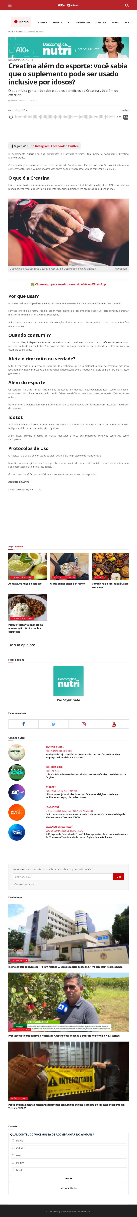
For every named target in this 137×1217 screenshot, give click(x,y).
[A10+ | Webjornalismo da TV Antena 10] (68, 5)
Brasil (18, 1170)
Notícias (19, 31)
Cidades (19, 1148)
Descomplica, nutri (34, 31)
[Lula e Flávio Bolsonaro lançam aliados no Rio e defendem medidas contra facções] (16, 772)
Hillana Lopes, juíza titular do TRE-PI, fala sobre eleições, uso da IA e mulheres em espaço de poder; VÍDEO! (82, 796)
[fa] (114, 724)
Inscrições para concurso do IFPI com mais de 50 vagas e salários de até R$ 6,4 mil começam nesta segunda (65, 966)
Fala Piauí (52, 806)
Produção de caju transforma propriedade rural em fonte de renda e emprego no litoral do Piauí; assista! (83, 756)
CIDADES (101, 22)
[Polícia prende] (16, 832)
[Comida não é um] (111, 566)
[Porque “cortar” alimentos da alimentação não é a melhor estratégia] (27, 607)
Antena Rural (55, 747)
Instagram (42, 146)
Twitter (73, 146)
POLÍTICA (130, 22)
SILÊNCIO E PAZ (19, 1098)
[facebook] (23, 724)
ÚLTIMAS (41, 22)
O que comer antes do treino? (67, 583)
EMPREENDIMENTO (20, 1029)
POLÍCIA (57, 22)
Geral (18, 1155)
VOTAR (69, 1178)
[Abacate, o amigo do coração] (27, 566)
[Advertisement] (68, 131)
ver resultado (69, 1188)
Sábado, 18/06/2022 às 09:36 (22, 100)
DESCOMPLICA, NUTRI (22, 577)
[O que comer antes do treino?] (69, 566)
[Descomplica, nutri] (68, 47)
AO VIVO (24, 21)
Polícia (18, 1140)
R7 (69, 22)
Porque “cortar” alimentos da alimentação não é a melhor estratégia (25, 628)
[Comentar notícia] (37, 100)
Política (19, 1162)
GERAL (115, 22)
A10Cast (51, 786)
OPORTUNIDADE (19, 960)
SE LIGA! (99, 577)
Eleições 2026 (54, 766)
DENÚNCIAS (83, 22)
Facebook (58, 146)
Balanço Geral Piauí (59, 826)
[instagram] (83, 724)
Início (10, 31)
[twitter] (53, 724)
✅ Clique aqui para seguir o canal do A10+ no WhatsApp (68, 284)
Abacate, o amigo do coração (25, 583)
